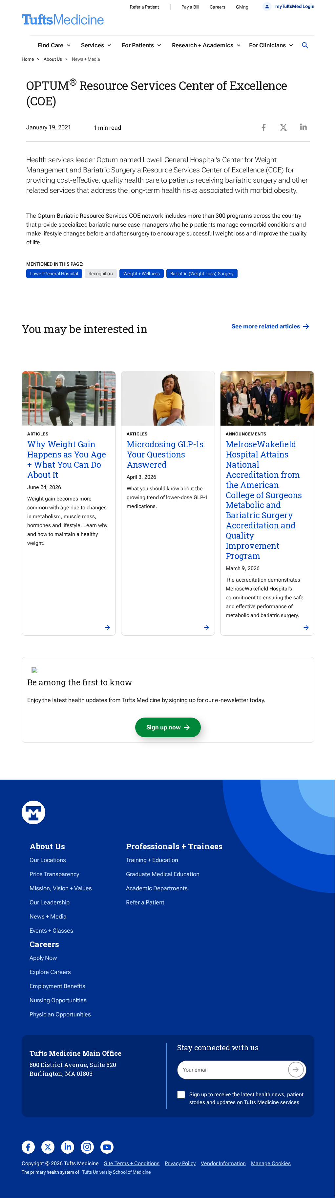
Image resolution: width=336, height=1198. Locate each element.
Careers (217, 7)
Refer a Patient (144, 7)
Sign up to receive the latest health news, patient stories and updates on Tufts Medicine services (246, 1098)
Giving (242, 7)
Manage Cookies (271, 1163)
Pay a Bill (190, 7)
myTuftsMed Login (294, 6)
